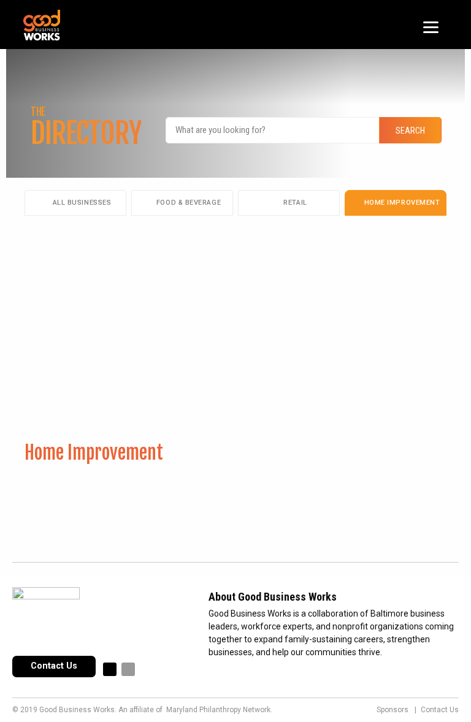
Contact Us (54, 666)
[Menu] (431, 26)
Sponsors (392, 709)
